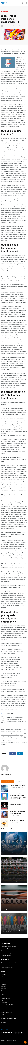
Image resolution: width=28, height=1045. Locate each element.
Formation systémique (6, 953)
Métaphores (4, 1002)
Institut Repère (6, 774)
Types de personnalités (6, 1012)
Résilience (3, 986)
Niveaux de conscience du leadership (13, 853)
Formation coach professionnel (8, 946)
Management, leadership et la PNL (12, 909)
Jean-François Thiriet (15, 806)
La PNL (2, 1014)
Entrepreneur (4, 976)
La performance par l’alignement (12, 881)
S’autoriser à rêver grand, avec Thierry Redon (17, 812)
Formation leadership (6, 955)
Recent (7, 781)
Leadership (4, 11)
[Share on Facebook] (12, 753)
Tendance (20, 781)
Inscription (3, 1022)
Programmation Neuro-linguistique (9, 962)
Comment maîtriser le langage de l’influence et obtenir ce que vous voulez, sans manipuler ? (18, 796)
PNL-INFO (11, 1004)
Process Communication (7, 967)
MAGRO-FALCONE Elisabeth (17, 787)
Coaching (3, 974)
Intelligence (3, 988)
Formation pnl (4, 948)
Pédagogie (3, 991)
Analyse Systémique (6, 965)
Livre (2, 1000)
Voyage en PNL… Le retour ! (17, 785)
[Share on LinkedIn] (20, 753)
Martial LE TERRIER (15, 801)
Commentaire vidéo (5, 998)
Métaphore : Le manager (17, 820)
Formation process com (7, 951)
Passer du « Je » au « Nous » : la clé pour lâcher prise (18, 803)
